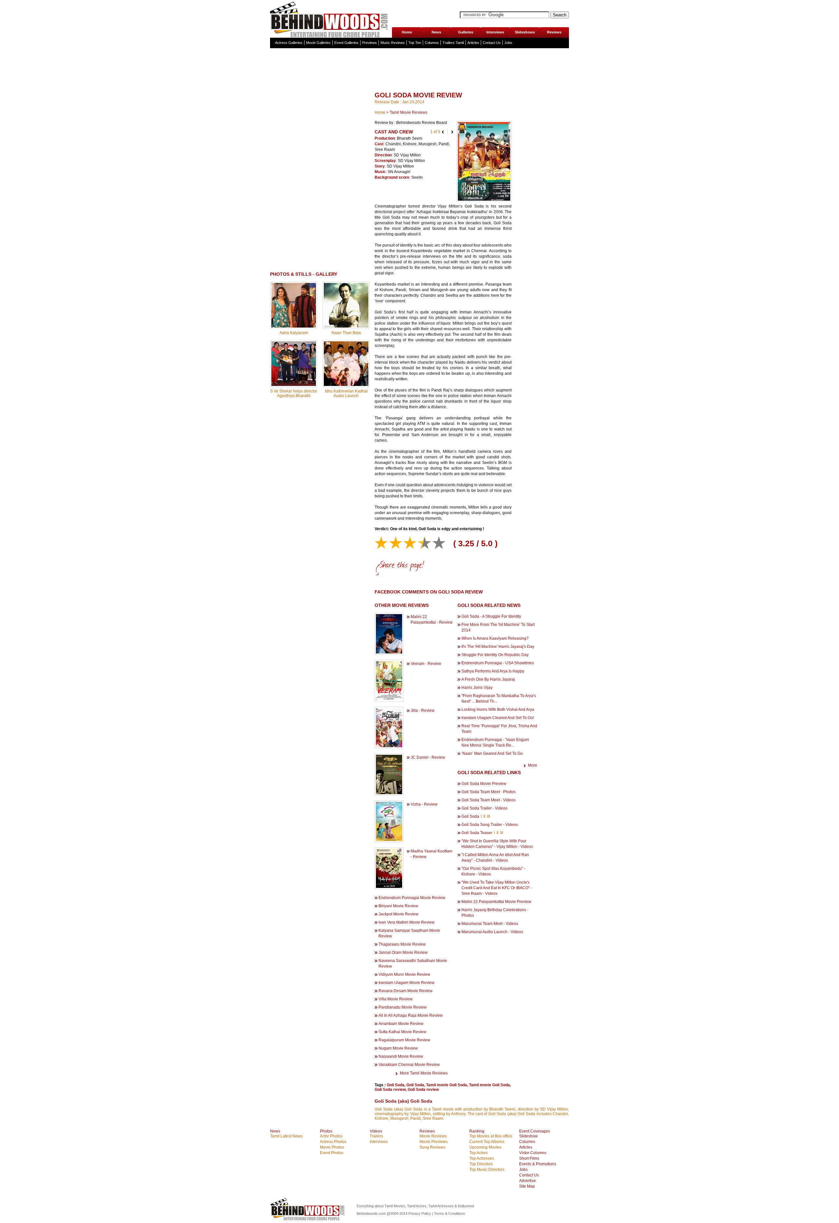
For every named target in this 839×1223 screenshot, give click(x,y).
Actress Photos (333, 1141)
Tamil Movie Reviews (408, 112)
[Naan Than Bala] (346, 326)
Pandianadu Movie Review (403, 1007)
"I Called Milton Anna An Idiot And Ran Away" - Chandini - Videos (495, 857)
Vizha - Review (424, 804)
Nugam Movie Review (398, 1048)
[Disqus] (320, 487)
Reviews (554, 32)
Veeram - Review (426, 663)
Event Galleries (346, 43)
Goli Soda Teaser (476, 833)
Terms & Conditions (449, 1213)
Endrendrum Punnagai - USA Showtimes (497, 663)
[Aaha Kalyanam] (293, 326)
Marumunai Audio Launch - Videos (492, 932)
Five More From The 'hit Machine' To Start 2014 (498, 627)
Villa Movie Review (396, 999)
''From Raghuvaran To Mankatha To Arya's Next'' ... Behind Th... (498, 698)
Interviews (495, 32)
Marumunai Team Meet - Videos (489, 923)
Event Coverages (534, 1131)
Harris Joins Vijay (477, 687)
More (532, 765)
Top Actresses (481, 1158)
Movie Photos (332, 1147)
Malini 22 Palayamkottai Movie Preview (496, 901)
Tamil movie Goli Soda (446, 1085)
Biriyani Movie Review (398, 906)
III (488, 816)
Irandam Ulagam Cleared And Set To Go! (497, 717)
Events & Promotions (537, 1164)
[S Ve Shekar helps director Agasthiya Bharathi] (293, 384)
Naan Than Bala (346, 333)
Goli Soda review (390, 1089)
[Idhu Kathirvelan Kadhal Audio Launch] (346, 384)
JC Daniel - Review (428, 757)
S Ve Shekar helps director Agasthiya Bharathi (293, 393)
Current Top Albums (486, 1141)
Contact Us (492, 43)
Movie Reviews (433, 1136)
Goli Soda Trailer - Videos (484, 808)
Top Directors (481, 1164)
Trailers (376, 1136)
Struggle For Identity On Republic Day (495, 654)
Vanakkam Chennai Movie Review (409, 1064)
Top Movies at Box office (490, 1136)
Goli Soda (470, 816)
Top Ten (414, 43)
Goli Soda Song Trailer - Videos (489, 824)
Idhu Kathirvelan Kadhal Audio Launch (346, 393)
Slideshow (528, 1136)
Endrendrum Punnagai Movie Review (412, 897)
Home (407, 32)
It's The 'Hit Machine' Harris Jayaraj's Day (497, 646)
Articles (473, 43)
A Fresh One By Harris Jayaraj (488, 679)
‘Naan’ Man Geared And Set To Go (492, 753)
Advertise (527, 1180)
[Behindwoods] (330, 19)
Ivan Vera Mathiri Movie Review (407, 922)
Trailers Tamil (453, 43)
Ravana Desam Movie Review (406, 991)
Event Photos (331, 1153)
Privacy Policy (420, 1213)
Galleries (465, 32)
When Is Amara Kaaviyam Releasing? (495, 638)
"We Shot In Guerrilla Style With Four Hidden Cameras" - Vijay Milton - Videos (497, 844)
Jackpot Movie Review (399, 914)
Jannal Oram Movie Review (403, 952)
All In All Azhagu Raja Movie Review (411, 1015)
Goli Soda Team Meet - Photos (488, 792)
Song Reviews (432, 1147)
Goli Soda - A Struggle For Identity (491, 616)
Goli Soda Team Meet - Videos (488, 800)
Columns (432, 43)
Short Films (529, 1158)
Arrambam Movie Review (401, 1023)
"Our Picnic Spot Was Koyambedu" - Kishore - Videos (493, 871)
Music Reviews (392, 43)
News (436, 32)
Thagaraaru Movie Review (402, 944)
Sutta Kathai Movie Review (402, 1032)
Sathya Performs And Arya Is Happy (492, 671)
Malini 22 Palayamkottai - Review (432, 619)
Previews (369, 43)
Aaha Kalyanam (294, 333)
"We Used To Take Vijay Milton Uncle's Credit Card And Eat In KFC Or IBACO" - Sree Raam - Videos (496, 888)
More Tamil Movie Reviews (424, 1073)
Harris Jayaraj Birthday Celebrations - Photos (494, 913)
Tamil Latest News (286, 1136)
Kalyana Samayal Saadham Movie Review (409, 933)
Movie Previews (434, 1141)
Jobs (508, 43)
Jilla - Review (423, 710)
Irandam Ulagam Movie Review (407, 982)
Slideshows (525, 32)
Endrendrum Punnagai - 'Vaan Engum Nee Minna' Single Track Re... (495, 742)
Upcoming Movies (485, 1147)
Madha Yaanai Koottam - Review (431, 854)
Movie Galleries (318, 43)
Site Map (527, 1186)
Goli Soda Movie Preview (483, 783)
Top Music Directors (486, 1169)
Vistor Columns (532, 1153)
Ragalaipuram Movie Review (404, 1040)
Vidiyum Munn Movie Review (404, 974)
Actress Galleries (288, 43)
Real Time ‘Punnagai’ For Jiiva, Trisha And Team (499, 729)
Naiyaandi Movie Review (401, 1056)
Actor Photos (331, 1136)
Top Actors (478, 1153)
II (484, 816)
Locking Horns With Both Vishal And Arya (497, 709)
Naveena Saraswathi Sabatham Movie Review (413, 963)
